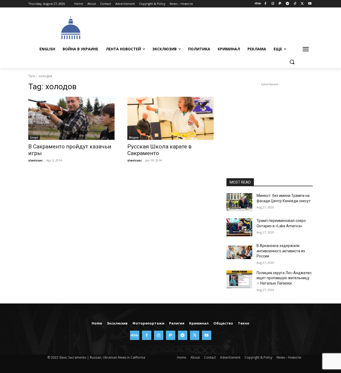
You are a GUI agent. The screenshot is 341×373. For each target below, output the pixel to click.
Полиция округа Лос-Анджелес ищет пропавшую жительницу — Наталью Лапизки (284, 278)
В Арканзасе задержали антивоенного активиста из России (281, 251)
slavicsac (35, 160)
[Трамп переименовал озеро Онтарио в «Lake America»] (239, 227)
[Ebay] (258, 4)
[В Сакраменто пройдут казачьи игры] (71, 118)
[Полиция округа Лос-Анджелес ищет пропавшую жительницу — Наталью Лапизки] (239, 279)
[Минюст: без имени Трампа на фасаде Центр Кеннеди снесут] (239, 202)
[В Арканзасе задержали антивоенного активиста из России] (239, 252)
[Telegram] (288, 4)
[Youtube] (310, 4)
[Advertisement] (210, 27)
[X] (302, 4)
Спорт (34, 137)
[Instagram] (273, 4)
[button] (292, 61)
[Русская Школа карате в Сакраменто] (170, 118)
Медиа (134, 137)
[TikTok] (295, 4)
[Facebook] (265, 4)
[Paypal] (280, 4)
